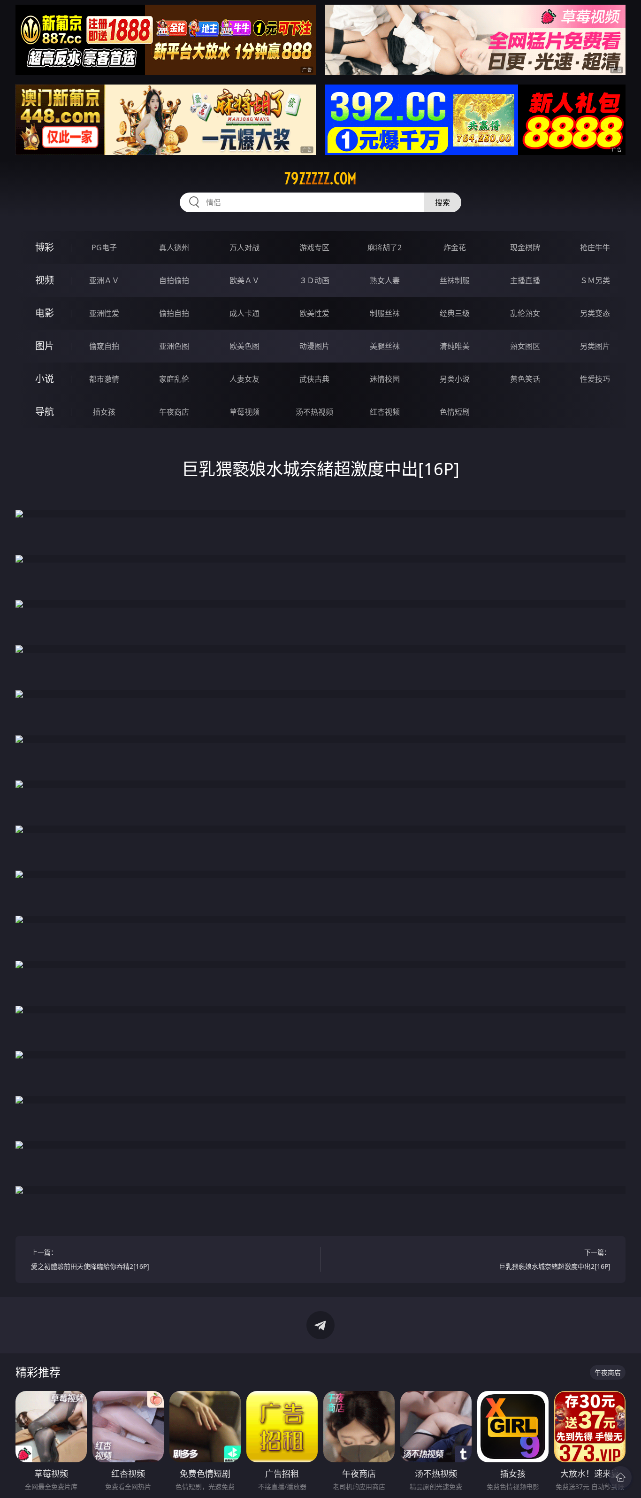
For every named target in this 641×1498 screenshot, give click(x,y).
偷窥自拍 (104, 346)
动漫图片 (314, 346)
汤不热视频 (314, 412)
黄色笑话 (525, 379)
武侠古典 (314, 379)
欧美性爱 (314, 313)
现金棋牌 (525, 247)
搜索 (442, 202)
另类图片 (595, 346)
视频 (44, 280)
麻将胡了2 (384, 247)
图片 (44, 346)
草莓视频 (244, 412)
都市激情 (104, 379)
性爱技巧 (595, 379)
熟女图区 (525, 346)
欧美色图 (244, 346)
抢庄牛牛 (595, 247)
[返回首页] (620, 1477)
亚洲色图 (174, 346)
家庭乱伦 (174, 379)
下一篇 (554, 1259)
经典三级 (455, 313)
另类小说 (455, 379)
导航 (44, 411)
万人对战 (244, 247)
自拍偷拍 (174, 280)
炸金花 (454, 247)
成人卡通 (244, 313)
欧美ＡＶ (244, 280)
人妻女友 (244, 379)
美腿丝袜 (385, 346)
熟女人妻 (385, 280)
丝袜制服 (455, 280)
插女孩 (104, 412)
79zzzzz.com (320, 178)
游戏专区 (314, 247)
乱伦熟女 (525, 313)
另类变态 (595, 313)
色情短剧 (455, 412)
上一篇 (90, 1259)
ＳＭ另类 (595, 280)
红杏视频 (385, 412)
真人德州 (174, 247)
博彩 (44, 247)
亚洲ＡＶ (104, 280)
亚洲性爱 (104, 313)
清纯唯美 (455, 346)
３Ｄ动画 (314, 280)
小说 (44, 378)
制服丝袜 (385, 313)
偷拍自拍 (174, 313)
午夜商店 (174, 412)
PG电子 (104, 247)
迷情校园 (385, 379)
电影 (44, 313)
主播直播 (525, 280)
